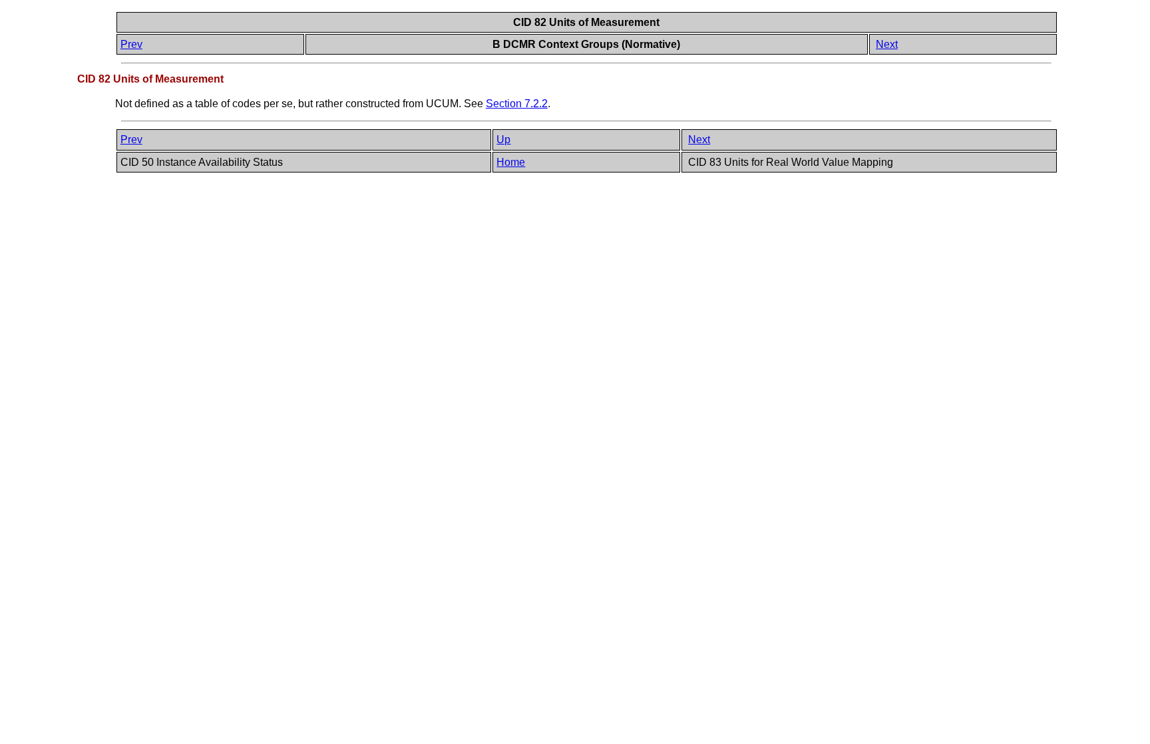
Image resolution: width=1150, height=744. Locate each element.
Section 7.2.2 (517, 103)
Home (510, 162)
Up (503, 139)
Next (887, 44)
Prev (131, 44)
